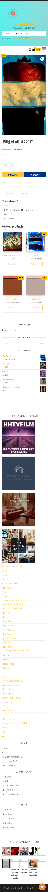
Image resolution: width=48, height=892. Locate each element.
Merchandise (7, 710)
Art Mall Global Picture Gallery (13, 680)
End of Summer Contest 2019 (12, 697)
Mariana (6, 655)
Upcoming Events (8, 693)
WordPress (22, 888)
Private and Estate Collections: (13, 604)
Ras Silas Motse (31, 38)
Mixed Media (19, 183)
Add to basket (8, 165)
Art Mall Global (24, 24)
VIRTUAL (4, 592)
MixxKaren (6, 659)
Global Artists (6, 596)
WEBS (4, 736)
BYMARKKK (6, 612)
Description (8, 193)
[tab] (10, 193)
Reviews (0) (25, 193)
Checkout (5, 579)
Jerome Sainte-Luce (9, 638)
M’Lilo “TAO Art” (7, 587)
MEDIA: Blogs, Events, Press (11, 685)
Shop (5, 706)
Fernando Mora (15, 38)
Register (4, 570)
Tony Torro (6, 672)
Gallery (4, 677)
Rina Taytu (6, 668)
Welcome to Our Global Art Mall (12, 566)
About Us (4, 575)
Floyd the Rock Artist (9, 625)
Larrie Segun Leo (8, 642)
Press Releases (8, 689)
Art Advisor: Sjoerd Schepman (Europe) (16, 600)
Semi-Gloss (31, 183)
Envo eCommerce (38, 888)
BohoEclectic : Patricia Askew (12, 608)
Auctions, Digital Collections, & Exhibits (15, 723)
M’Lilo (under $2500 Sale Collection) (17, 650)
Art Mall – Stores (7, 702)
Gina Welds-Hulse (9, 629)
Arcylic (9, 183)
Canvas (13, 183)
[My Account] (30, 49)
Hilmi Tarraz (7, 634)
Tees (5, 714)
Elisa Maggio (7, 617)
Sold (4, 731)
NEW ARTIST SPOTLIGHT (9, 583)
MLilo (23, 38)
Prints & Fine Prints (9, 719)
